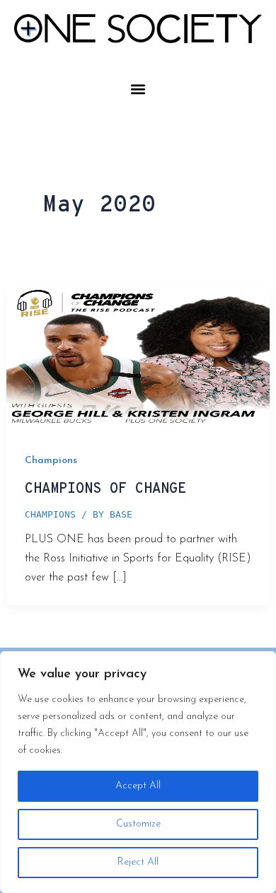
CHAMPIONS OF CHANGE (105, 489)
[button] (138, 88)
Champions (51, 460)
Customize (138, 824)
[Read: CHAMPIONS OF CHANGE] (138, 357)
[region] (138, 772)
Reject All (138, 862)
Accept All (138, 786)
